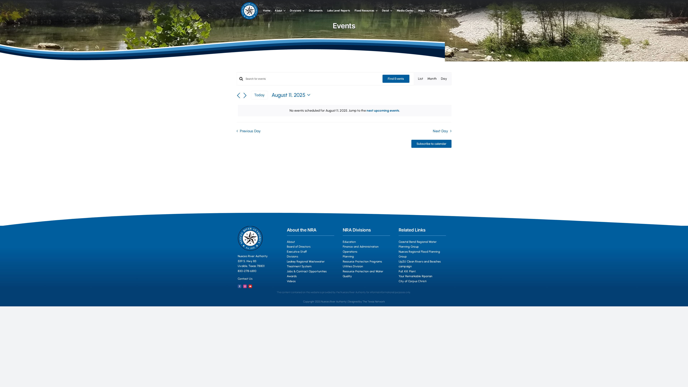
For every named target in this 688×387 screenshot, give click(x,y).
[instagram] (245, 286)
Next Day (440, 131)
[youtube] (250, 286)
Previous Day (250, 131)
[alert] (345, 110)
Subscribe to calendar (431, 143)
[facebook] (239, 286)
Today (259, 95)
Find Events (396, 78)
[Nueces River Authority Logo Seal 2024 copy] (249, 3)
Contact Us (245, 278)
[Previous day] (238, 95)
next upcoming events (383, 111)
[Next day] (245, 95)
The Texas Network (373, 301)
